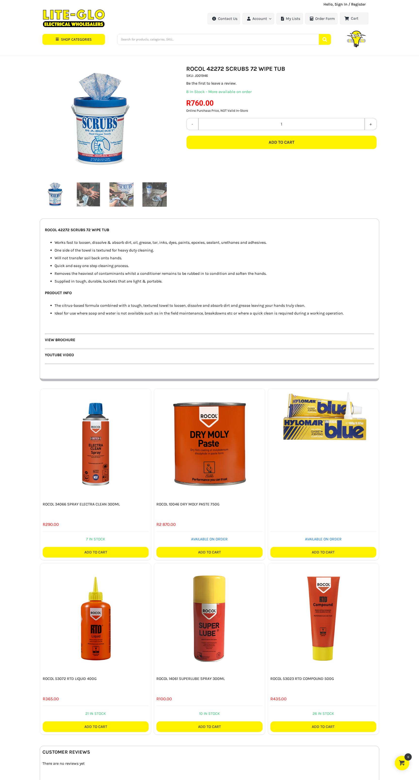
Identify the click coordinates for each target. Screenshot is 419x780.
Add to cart (281, 142)
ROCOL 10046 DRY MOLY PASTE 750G (187, 504)
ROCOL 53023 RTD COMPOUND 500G (302, 678)
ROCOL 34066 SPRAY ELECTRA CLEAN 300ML (81, 504)
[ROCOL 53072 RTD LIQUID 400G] (95, 618)
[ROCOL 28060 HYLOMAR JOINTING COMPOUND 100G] (323, 416)
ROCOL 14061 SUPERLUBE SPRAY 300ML (190, 678)
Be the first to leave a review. (211, 83)
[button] (73, 39)
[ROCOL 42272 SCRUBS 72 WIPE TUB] (105, 119)
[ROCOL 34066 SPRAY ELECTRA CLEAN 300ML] (95, 444)
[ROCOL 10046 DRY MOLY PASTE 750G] (209, 444)
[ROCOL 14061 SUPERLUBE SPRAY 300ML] (209, 618)
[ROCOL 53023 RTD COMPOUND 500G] (323, 618)
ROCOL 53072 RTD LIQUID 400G (70, 678)
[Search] (325, 39)
